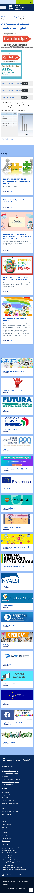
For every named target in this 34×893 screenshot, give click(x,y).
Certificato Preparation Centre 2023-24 (11, 90)
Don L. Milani (5, 792)
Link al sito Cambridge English (9, 139)
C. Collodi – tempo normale (10, 803)
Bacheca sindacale (7, 785)
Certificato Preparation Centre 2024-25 (11, 83)
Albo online (5, 776)
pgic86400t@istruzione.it (13, 860)
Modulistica (5, 835)
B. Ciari (4, 809)
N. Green (4, 806)
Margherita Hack (7, 795)
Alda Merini (5, 797)
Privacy (18, 881)
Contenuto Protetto (7, 838)
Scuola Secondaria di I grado (10, 811)
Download (24, 83)
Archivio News (6, 841)
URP (3, 875)
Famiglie (4, 833)
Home (3, 819)
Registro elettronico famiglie (10, 771)
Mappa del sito (6, 885)
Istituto (4, 822)
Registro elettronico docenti (10, 774)
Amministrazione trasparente (10, 782)
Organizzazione (6, 824)
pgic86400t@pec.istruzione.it (13, 862)
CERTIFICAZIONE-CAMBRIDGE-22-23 (11, 97)
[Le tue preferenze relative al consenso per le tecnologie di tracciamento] (31, 890)
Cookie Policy (25, 881)
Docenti (4, 830)
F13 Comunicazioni (22, 889)
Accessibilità (5, 881)
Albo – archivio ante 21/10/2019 (11, 779)
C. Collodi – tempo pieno (9, 800)
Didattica (4, 827)
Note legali (12, 881)
